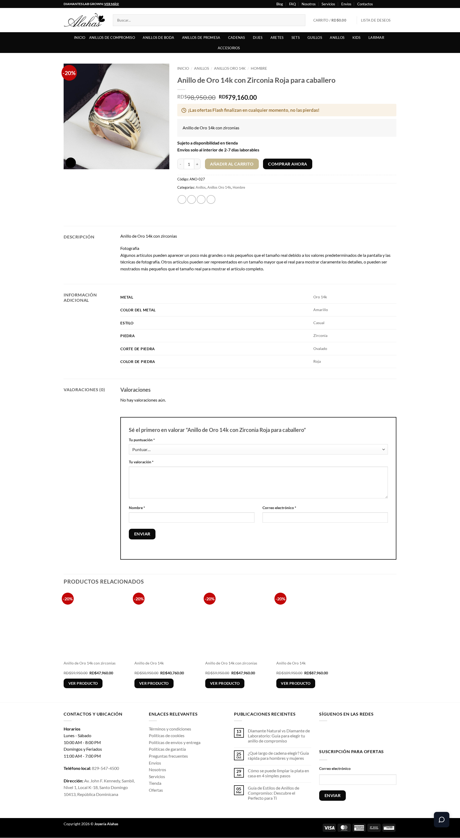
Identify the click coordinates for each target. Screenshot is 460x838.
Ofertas (156, 789)
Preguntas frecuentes (168, 755)
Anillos (337, 37)
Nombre (137, 507)
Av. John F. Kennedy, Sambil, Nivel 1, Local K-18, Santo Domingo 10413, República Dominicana (99, 787)
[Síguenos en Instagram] (383, 4)
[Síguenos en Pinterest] (365, 734)
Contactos (365, 4)
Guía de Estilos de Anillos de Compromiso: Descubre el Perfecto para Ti (273, 792)
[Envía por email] (201, 199)
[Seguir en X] (388, 4)
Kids (356, 37)
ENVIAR (333, 795)
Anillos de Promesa (201, 37)
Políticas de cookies (166, 735)
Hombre (259, 68)
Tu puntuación (142, 439)
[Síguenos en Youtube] (393, 4)
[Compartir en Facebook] (182, 199)
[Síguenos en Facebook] (378, 4)
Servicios (328, 4)
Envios (346, 4)
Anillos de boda (158, 37)
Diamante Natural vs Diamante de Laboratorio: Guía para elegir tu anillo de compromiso (279, 735)
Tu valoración (141, 462)
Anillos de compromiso (112, 37)
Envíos (155, 762)
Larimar (376, 37)
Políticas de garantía (167, 749)
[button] (333, 20)
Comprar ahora (287, 164)
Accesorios (229, 48)
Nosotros (309, 4)
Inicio (79, 37)
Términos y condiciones (170, 728)
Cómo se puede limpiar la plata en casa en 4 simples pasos (278, 773)
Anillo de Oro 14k (149, 663)
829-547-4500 (105, 768)
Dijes (257, 37)
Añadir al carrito (231, 164)
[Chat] (441, 819)
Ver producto (83, 683)
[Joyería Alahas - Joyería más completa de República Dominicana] (84, 20)
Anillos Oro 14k (230, 68)
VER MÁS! (111, 4)
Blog (279, 4)
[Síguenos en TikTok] (340, 734)
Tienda (155, 783)
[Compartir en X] (191, 199)
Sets (295, 37)
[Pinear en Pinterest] (211, 199)
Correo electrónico (279, 507)
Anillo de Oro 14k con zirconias (90, 663)
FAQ (292, 4)
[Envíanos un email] (357, 734)
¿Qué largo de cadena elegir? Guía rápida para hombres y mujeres (278, 755)
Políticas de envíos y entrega (174, 742)
